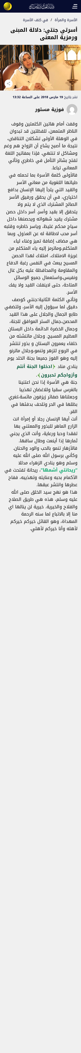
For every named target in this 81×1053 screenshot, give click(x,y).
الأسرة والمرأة (66, 19)
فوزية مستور (49, 109)
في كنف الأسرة (35, 19)
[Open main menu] (74, 6)
